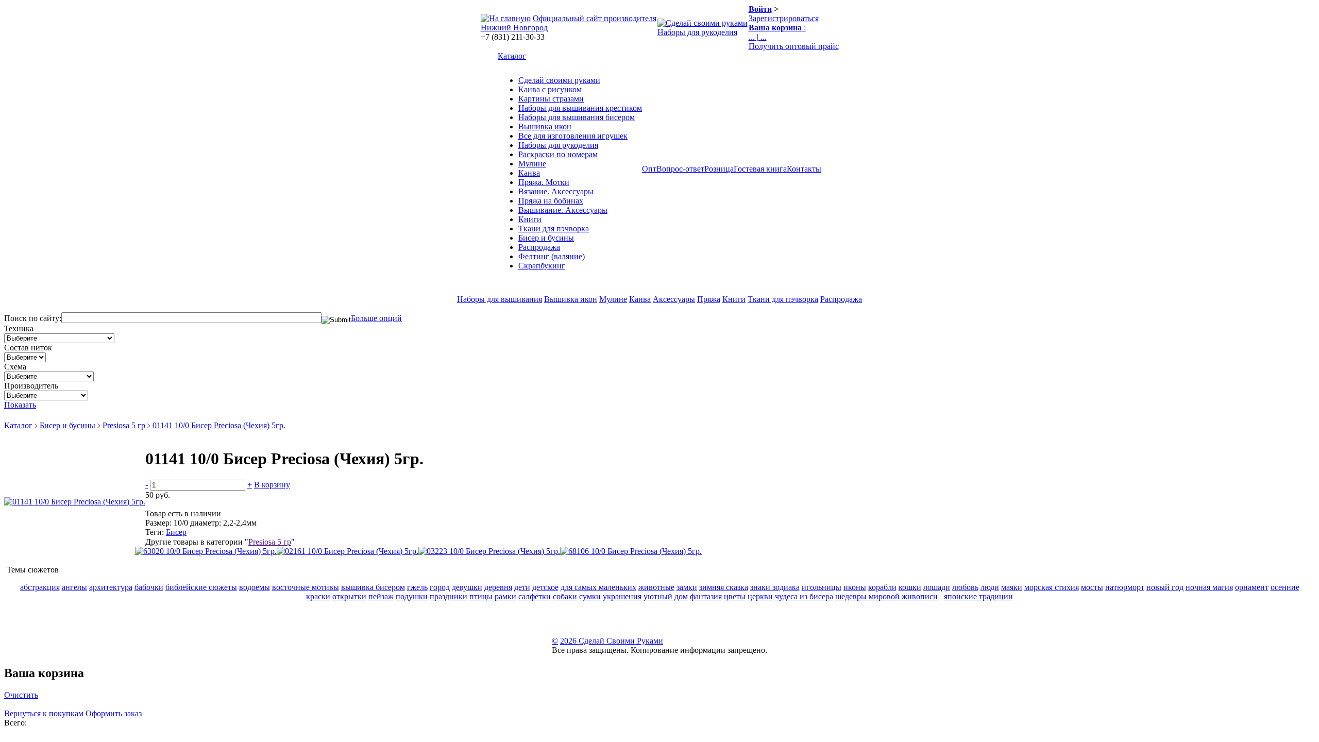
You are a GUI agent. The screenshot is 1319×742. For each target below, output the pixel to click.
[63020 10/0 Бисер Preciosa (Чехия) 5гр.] (206, 551)
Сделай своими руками (559, 80)
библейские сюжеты (201, 587)
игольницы (821, 587)
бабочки (148, 587)
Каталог (512, 56)
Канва (529, 172)
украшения (622, 596)
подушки (412, 596)
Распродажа (539, 247)
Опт (649, 168)
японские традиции (978, 596)
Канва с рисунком (550, 89)
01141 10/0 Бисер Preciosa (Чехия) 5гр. (219, 425)
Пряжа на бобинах (550, 200)
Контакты (804, 168)
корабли (882, 587)
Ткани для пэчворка (553, 228)
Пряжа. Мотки (543, 182)
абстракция (40, 587)
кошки (910, 587)
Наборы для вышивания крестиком (580, 108)
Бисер (176, 532)
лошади (936, 587)
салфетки (534, 596)
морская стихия (1051, 587)
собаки (565, 596)
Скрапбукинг (541, 265)
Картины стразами (551, 98)
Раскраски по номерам (558, 154)
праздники (448, 596)
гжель (417, 587)
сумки (590, 596)
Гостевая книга (760, 168)
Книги (530, 219)
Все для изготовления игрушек (573, 135)
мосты (1092, 587)
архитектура (110, 587)
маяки (1011, 587)
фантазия (706, 596)
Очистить (21, 694)
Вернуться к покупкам (43, 713)
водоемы (254, 587)
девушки (467, 587)
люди (989, 587)
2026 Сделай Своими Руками (611, 640)
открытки (349, 596)
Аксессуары (674, 299)
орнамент (1252, 587)
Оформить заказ (114, 713)
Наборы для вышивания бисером (576, 117)
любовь (965, 587)
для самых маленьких (598, 587)
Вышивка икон (544, 126)
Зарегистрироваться (784, 18)
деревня (498, 587)
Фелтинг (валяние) (551, 256)
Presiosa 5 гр (124, 425)
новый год (1164, 587)
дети (522, 587)
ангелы (74, 587)
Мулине (532, 163)
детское (545, 587)
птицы (481, 596)
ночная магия (1209, 587)
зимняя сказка (723, 587)
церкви (760, 596)
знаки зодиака (775, 587)
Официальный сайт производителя (594, 18)
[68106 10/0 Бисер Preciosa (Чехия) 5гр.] (631, 551)
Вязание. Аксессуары (556, 191)
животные (656, 587)
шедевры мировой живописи (886, 596)
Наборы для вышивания (499, 299)
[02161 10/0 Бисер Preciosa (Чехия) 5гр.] (347, 551)
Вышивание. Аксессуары (562, 210)
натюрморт (1124, 587)
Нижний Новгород (514, 27)
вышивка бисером (373, 587)
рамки (505, 596)
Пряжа (708, 299)
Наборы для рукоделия (697, 32)
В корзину (272, 484)
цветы (735, 596)
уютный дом (666, 596)
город (440, 587)
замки (687, 587)
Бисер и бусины (546, 237)
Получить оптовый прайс (794, 46)
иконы (854, 587)
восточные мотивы (305, 587)
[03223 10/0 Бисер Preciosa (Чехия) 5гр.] (489, 551)
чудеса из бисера (804, 596)
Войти (760, 9)
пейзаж (381, 596)
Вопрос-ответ (680, 168)
